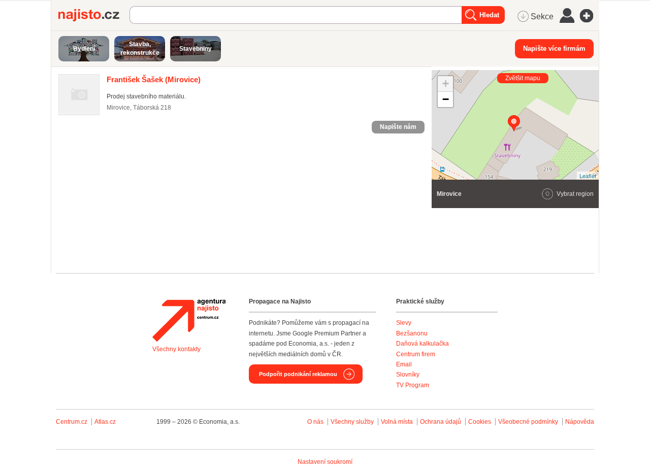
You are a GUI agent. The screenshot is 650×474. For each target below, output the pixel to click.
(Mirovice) (154, 79)
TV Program (412, 385)
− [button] (445, 99)
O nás (315, 421)
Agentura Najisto (188, 320)
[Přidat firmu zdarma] (589, 15)
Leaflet (587, 176)
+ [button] (445, 83)
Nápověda (579, 421)
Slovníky (407, 374)
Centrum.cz (71, 421)
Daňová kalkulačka (422, 343)
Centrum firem (415, 354)
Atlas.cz (105, 421)
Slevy (403, 322)
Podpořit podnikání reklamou (298, 374)
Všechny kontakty (176, 349)
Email (404, 364)
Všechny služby (353, 421)
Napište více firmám (554, 48)
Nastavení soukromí (325, 461)
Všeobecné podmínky (528, 421)
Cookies (479, 421)
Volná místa (397, 421)
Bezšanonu (412, 333)
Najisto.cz (93, 15)
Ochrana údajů (440, 421)
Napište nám (398, 126)
